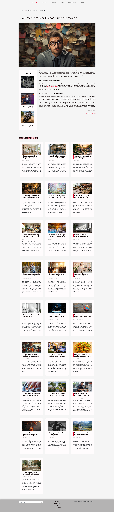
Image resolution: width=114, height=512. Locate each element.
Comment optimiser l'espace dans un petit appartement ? (30, 158)
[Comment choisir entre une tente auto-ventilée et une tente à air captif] (57, 386)
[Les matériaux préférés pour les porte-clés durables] (82, 188)
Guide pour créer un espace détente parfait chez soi (31, 474)
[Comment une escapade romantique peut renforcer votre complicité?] (31, 267)
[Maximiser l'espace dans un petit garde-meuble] (57, 149)
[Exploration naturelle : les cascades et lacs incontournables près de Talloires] (82, 426)
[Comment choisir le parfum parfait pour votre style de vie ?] (82, 267)
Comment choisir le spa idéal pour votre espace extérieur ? (57, 236)
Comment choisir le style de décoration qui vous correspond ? (31, 236)
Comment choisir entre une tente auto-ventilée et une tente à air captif (57, 395)
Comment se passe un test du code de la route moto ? (27, 125)
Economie (44, 2)
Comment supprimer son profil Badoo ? (27, 107)
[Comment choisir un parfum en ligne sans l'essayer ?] (31, 347)
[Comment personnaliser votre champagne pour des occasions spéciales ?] (82, 149)
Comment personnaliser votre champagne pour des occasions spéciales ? (83, 158)
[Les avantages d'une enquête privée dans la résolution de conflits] (57, 308)
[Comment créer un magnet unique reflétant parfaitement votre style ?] (82, 308)
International (53, 2)
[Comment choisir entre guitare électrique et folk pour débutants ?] (31, 188)
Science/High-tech (72, 2)
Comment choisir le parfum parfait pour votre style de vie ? (81, 276)
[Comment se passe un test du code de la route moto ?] (27, 116)
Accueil (20, 10)
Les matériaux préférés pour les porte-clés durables (82, 197)
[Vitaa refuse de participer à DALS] (27, 81)
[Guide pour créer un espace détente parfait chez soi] (31, 465)
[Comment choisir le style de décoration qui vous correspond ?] (31, 227)
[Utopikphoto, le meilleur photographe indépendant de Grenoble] (57, 426)
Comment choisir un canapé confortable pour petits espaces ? (82, 236)
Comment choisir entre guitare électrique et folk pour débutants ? (31, 197)
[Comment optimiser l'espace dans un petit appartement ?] (31, 149)
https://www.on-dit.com (52, 86)
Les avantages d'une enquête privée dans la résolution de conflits (56, 316)
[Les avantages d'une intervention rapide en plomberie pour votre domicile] (82, 386)
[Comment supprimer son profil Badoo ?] (27, 99)
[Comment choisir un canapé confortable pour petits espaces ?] (82, 227)
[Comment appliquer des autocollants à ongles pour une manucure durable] (31, 386)
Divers (82, 2)
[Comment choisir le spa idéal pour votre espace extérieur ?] (57, 227)
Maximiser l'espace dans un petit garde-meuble (57, 157)
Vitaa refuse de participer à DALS (27, 89)
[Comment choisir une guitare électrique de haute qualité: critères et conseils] (31, 426)
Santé (62, 2)
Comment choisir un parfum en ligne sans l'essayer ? (30, 356)
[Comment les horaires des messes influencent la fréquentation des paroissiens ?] (57, 267)
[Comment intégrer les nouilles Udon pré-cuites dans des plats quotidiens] (82, 347)
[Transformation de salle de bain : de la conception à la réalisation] (31, 308)
